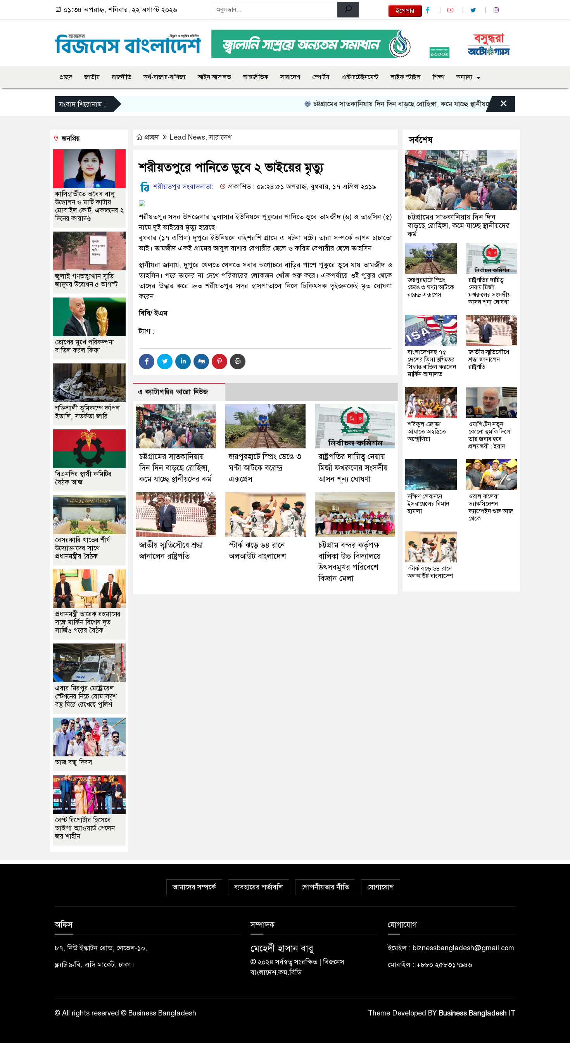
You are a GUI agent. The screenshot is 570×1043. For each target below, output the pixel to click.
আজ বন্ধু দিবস (73, 762)
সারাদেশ (290, 77)
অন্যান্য (464, 77)
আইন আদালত (214, 77)
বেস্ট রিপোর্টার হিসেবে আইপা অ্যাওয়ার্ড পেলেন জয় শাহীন (85, 828)
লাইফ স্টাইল (405, 77)
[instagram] (497, 10)
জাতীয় (92, 77)
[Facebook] (146, 361)
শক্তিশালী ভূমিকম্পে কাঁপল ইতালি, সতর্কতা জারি (87, 412)
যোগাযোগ (380, 887)
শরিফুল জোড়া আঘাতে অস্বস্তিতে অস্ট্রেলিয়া (427, 431)
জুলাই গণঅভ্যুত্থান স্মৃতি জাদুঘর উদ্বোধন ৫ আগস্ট (86, 280)
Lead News (187, 137)
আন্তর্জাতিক (255, 77)
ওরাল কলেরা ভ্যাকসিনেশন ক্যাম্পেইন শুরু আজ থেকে (490, 507)
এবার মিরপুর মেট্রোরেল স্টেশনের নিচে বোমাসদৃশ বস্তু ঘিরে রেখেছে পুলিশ (86, 696)
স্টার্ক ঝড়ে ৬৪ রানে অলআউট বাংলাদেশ (430, 572)
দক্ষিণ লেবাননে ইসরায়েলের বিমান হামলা (428, 504)
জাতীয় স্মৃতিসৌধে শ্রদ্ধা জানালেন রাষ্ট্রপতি (488, 359)
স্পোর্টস (321, 77)
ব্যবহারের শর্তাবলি (258, 887)
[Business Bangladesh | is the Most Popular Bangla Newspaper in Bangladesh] (128, 41)
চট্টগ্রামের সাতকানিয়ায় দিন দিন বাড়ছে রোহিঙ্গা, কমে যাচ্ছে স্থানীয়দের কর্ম (388, 104)
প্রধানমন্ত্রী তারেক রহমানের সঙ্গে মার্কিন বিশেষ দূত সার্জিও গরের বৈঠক (88, 622)
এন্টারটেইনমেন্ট (360, 77)
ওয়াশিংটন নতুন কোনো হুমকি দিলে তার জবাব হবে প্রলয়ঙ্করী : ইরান (489, 435)
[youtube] (451, 10)
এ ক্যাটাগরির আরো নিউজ (173, 392)
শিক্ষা (438, 77)
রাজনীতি (121, 77)
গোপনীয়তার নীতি (325, 887)
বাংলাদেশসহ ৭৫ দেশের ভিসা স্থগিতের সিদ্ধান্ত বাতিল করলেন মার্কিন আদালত (432, 363)
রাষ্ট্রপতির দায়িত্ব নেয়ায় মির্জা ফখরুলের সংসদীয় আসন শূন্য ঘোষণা (353, 468)
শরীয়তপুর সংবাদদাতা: (182, 186)
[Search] (348, 9)
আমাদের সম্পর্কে (194, 887)
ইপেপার (405, 11)
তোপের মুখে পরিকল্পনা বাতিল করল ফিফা (84, 346)
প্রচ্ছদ (66, 77)
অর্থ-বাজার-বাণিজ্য (164, 77)
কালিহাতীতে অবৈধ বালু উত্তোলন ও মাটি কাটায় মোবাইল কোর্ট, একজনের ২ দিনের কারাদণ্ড (89, 206)
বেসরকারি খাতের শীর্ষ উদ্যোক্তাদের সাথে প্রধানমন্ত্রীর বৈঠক (82, 548)
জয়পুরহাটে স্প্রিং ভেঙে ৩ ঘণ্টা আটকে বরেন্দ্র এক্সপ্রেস (265, 468)
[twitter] (474, 10)
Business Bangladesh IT (477, 1013)
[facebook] (428, 10)
